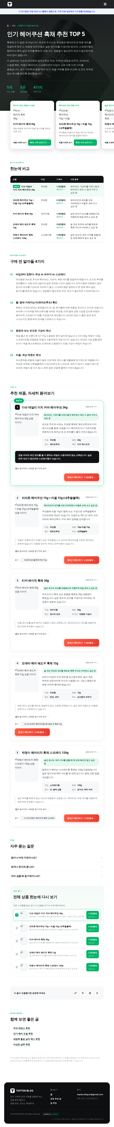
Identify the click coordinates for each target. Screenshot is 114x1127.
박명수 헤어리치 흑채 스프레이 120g (46, 965)
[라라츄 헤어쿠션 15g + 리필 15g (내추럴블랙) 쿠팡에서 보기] (27, 519)
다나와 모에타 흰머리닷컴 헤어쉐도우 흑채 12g (43, 724)
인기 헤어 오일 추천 (23, 1033)
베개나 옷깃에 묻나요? (22, 866)
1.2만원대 (60, 187)
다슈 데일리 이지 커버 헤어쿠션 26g (46, 913)
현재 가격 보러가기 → (39, 142)
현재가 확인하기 (81, 477)
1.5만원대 (60, 236)
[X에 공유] (83, 993)
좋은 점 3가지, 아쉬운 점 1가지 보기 (31, 634)
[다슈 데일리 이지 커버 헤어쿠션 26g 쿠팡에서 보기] (27, 430)
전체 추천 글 (55, 1098)
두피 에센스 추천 (21, 1028)
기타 (13, 25)
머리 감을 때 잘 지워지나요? (25, 875)
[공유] (97, 993)
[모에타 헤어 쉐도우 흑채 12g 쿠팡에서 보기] (27, 684)
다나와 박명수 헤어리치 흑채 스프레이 (39, 818)
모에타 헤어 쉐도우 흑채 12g (42, 952)
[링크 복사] (75, 993)
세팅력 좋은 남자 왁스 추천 (26, 1039)
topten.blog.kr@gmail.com (90, 1094)
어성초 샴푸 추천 (21, 1044)
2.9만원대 (60, 225)
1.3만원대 (60, 215)
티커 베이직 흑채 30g (23, 213)
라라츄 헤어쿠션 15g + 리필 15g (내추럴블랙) (50, 926)
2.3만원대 (60, 201)
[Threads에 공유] (90, 993)
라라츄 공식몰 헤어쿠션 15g (35, 560)
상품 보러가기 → (92, 406)
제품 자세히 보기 (20, 142)
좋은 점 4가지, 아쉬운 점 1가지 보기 (31, 468)
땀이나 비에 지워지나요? (24, 857)
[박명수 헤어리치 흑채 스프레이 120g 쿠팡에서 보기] (27, 775)
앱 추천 (53, 1103)
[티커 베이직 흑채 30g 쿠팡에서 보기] (27, 602)
